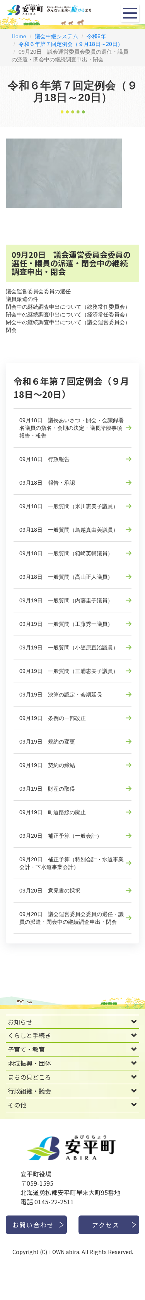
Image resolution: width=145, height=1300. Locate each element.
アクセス (105, 1224)
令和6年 (96, 36)
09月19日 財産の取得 (47, 789)
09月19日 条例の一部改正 (52, 718)
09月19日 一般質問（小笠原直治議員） (68, 647)
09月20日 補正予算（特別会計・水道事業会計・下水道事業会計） (71, 863)
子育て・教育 (26, 1049)
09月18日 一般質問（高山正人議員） (66, 577)
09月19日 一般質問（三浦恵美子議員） (68, 671)
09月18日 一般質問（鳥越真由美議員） (68, 530)
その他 (17, 1104)
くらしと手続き (29, 1035)
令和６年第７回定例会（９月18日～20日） (71, 44)
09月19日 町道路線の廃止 (52, 812)
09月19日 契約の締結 (47, 765)
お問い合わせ (33, 1224)
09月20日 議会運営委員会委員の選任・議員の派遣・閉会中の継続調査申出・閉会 (71, 918)
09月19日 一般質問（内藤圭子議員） (66, 600)
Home (19, 36)
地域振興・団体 (29, 1063)
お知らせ (20, 1021)
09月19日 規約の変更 (47, 742)
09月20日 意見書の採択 (49, 891)
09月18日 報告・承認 (47, 483)
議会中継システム (56, 36)
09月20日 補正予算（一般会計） (60, 836)
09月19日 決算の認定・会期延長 (60, 694)
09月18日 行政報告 (44, 459)
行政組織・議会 (29, 1090)
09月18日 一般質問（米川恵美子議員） (68, 506)
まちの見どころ (29, 1077)
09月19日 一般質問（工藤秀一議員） (66, 624)
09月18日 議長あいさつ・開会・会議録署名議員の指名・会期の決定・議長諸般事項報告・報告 (71, 428)
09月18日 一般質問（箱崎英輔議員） (66, 553)
